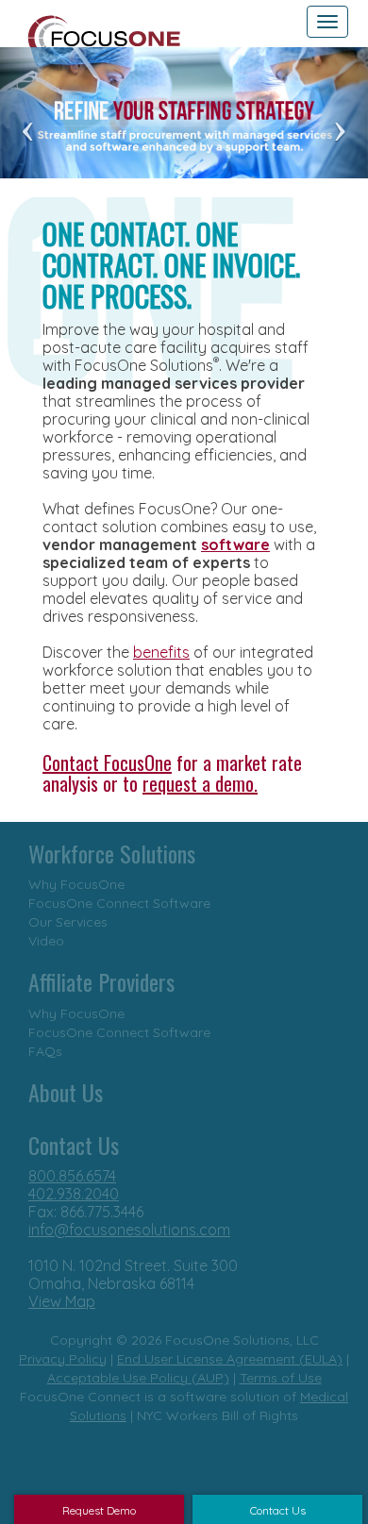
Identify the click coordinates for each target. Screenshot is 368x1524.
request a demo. (200, 783)
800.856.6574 (72, 1175)
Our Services (68, 921)
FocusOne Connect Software (119, 903)
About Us (65, 1092)
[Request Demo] (70, 1368)
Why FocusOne (76, 884)
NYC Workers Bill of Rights (217, 1415)
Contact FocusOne (107, 762)
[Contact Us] (211, 1368)
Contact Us (73, 1145)
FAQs (45, 1051)
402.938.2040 (73, 1193)
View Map (61, 1301)
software (235, 544)
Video (46, 940)
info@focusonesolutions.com (129, 1229)
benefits (161, 652)
